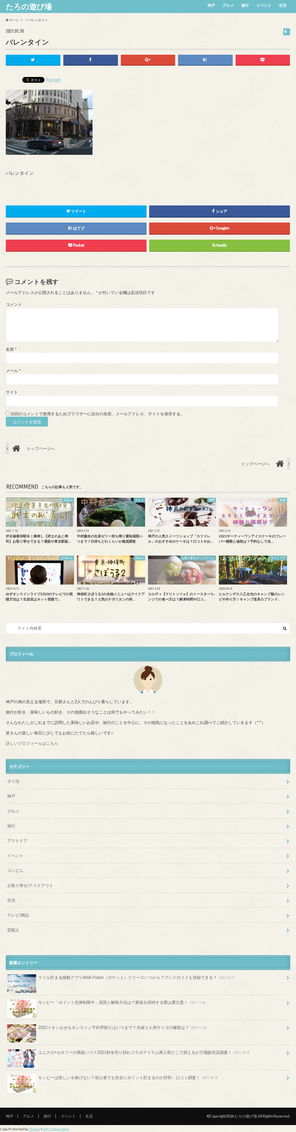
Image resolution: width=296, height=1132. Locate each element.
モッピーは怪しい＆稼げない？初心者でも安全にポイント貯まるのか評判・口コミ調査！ (128, 1077)
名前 (11, 349)
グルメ (228, 5)
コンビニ (15, 870)
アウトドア (17, 840)
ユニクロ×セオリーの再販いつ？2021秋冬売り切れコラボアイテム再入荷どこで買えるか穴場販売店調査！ (143, 1052)
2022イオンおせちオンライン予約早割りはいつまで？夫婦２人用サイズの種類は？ (122, 1027)
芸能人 (13, 929)
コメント (14, 304)
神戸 (211, 5)
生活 (282, 5)
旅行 (245, 5)
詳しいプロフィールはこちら (32, 743)
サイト (12, 392)
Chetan (34, 1129)
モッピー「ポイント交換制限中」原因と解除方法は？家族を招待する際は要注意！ (122, 1002)
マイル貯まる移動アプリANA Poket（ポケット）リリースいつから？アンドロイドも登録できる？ (136, 977)
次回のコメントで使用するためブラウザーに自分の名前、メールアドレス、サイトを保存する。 (97, 413)
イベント (263, 5)
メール (13, 370)
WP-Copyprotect (56, 1129)
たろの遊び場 (29, 6)
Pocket (53, 79)
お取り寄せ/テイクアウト (30, 885)
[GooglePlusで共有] (148, 60)
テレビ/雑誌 (18, 914)
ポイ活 (13, 781)
